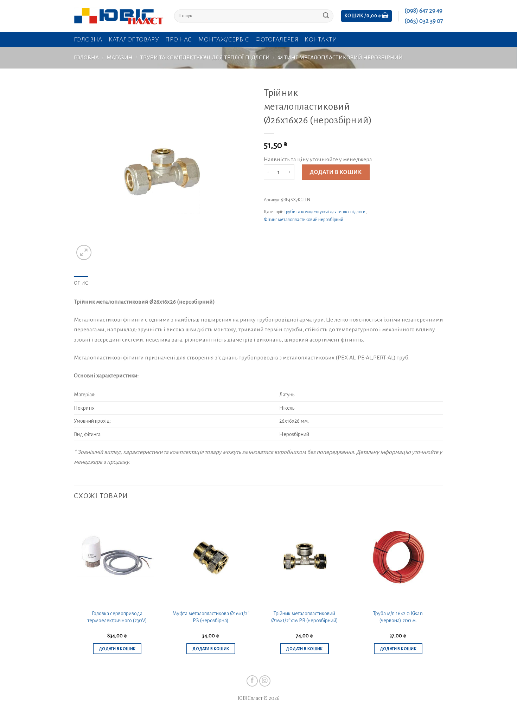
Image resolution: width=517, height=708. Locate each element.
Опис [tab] (81, 283)
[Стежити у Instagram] (265, 681)
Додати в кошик (335, 172)
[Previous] (74, 588)
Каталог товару (134, 39)
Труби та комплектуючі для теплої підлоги (205, 57)
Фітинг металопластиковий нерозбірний (340, 57)
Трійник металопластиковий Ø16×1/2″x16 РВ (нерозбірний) (304, 617)
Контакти (321, 39)
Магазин (120, 57)
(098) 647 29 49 (423, 11)
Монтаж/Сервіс (223, 39)
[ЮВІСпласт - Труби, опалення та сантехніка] (119, 16)
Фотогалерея (276, 39)
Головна (88, 39)
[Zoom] (83, 252)
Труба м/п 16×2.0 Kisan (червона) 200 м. (398, 617)
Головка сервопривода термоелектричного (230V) (117, 617)
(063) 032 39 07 (423, 21)
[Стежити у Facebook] (252, 681)
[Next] (441, 588)
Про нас (178, 39)
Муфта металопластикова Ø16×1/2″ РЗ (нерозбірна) (210, 617)
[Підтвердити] (325, 15)
